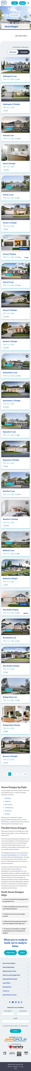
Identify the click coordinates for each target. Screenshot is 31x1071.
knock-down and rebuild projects (13, 857)
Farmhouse (8, 811)
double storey (10, 819)
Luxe (11, 871)
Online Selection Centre (10, 995)
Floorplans (24, 52)
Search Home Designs (9, 963)
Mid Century (25, 71)
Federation (8, 68)
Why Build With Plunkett (10, 979)
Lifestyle (7, 814)
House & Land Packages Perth (11, 975)
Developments (7, 987)
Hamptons (25, 68)
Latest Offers (6, 983)
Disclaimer (15, 1066)
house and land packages (8, 855)
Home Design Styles (8, 967)
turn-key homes (22, 855)
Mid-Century (8, 804)
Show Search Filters (21, 36)
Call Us (22, 953)
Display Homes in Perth (9, 971)
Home (5, 15)
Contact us (6, 991)
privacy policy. (24, 1026)
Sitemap (10, 1066)
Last (25, 774)
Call (15, 3)
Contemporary (17, 68)
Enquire (22, 3)
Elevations (12, 52)
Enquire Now (10, 953)
